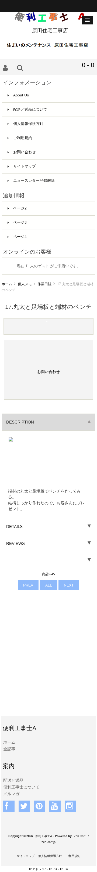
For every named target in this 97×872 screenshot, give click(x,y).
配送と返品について (30, 109)
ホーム (7, 284)
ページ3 (20, 222)
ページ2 (20, 208)
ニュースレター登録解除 (34, 181)
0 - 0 (88, 64)
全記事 (9, 749)
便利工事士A (43, 836)
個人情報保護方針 (28, 124)
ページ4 (20, 237)
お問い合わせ (24, 152)
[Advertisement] (48, 661)
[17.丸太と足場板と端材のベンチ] (46, 321)
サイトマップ (24, 166)
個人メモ (25, 284)
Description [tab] (20, 422)
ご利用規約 (22, 138)
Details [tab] (14, 526)
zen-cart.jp (48, 842)
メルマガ (11, 793)
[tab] (48, 557)
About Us (21, 95)
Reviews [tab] (15, 543)
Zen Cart (79, 836)
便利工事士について (21, 787)
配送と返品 (13, 780)
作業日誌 (44, 284)
